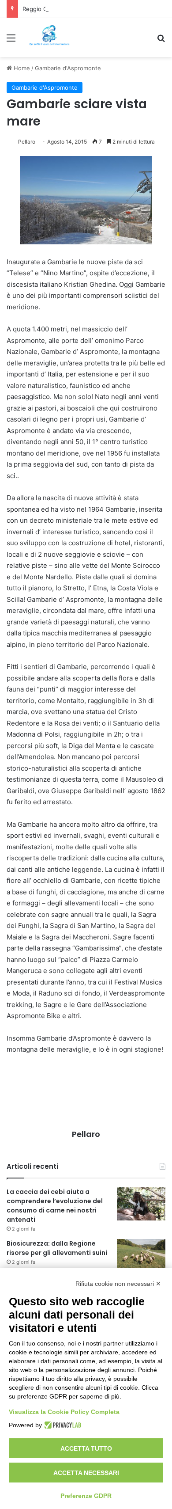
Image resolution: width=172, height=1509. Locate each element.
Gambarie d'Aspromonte (68, 68)
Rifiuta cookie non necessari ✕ (118, 1283)
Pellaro (26, 141)
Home (21, 68)
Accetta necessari (86, 1472)
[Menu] (11, 41)
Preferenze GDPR (86, 1495)
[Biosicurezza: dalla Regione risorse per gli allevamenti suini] (141, 1255)
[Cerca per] (161, 41)
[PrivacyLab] (61, 1425)
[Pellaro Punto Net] (49, 37)
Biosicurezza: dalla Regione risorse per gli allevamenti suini (57, 1248)
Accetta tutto (86, 1448)
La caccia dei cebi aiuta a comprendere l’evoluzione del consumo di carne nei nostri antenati (55, 1205)
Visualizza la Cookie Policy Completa (64, 1411)
